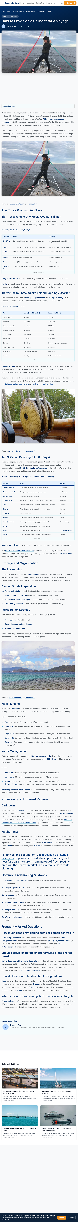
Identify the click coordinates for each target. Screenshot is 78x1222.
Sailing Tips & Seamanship (15, 11)
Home (21, 3)
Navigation (30, 3)
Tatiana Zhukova (16, 204)
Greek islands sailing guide (42, 384)
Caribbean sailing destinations (17, 384)
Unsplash (31, 204)
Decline (71, 1217)
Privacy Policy (38, 1217)
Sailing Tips (40, 3)
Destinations (50, 3)
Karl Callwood (15, 698)
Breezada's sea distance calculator (19, 551)
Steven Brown (15, 451)
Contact (60, 3)
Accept (61, 1218)
